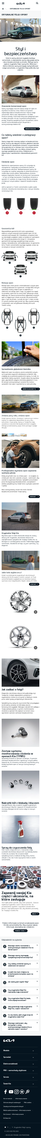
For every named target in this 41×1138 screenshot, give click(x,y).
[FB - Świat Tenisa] (27, 1092)
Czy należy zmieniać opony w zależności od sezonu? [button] (19, 965)
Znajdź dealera (30, 129)
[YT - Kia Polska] (11, 1092)
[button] (12, 411)
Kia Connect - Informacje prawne (13, 1114)
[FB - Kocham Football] (22, 1092)
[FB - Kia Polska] (5, 1092)
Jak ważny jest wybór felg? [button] (18, 982)
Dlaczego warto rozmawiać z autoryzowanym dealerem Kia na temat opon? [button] (20, 947)
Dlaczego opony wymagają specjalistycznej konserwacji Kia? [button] (20, 956)
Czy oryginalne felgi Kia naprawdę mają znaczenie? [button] (18, 991)
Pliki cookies (27, 1102)
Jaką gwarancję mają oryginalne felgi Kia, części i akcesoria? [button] (20, 1007)
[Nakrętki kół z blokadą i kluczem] (20, 785)
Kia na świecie (7, 1098)
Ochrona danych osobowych (12, 1102)
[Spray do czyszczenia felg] (20, 829)
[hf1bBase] (20, 277)
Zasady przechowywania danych (13, 1106)
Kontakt (33, 496)
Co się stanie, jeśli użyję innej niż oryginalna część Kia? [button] (20, 1016)
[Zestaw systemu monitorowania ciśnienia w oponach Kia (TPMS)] (20, 733)
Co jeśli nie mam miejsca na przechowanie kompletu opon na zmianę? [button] (20, 974)
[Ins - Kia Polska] (16, 1092)
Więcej (34, 914)
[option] (12, 411)
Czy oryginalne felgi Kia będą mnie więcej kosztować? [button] (19, 999)
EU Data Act (7, 1118)
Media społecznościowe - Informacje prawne (17, 1110)
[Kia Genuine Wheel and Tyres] (20, 40)
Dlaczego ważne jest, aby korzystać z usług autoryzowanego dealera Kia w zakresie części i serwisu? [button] (20, 1026)
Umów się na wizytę (29, 389)
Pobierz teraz (20, 930)
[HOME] (3, 8)
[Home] (5, 1127)
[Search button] (37, 3)
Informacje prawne (21, 1098)
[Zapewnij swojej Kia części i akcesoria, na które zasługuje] (20, 888)
